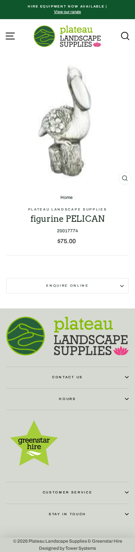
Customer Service (68, 492)
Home (66, 197)
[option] (67, 9)
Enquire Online (67, 285)
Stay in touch (67, 514)
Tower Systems (80, 548)
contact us (67, 377)
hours (67, 399)
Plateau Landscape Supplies (67, 209)
